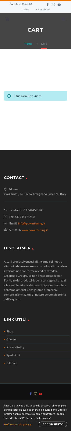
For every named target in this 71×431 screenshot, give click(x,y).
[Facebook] (48, 4)
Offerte (11, 339)
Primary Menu (63, 19)
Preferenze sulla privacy (17, 424)
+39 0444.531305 (23, 3)
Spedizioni (44, 9)
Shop (9, 331)
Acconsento (52, 424)
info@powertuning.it (31, 223)
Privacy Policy (15, 347)
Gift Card (11, 363)
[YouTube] (59, 4)
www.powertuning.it (35, 230)
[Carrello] (7, 19)
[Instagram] (53, 4)
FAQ (26, 9)
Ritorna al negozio (23, 115)
